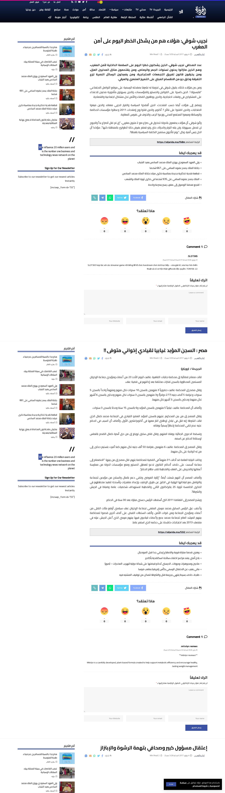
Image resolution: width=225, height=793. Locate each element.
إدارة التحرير (199, 54)
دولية (53, 69)
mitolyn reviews (189, 646)
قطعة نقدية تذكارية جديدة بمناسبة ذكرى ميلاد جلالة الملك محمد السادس (160, 173)
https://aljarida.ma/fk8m (171, 142)
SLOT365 (192, 256)
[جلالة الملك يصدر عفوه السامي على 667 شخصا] (67, 95)
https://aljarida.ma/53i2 (171, 532)
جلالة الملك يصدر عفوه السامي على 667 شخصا (175, 167)
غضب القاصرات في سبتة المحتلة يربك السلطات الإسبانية (40, 63)
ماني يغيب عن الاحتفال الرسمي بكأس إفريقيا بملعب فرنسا (168, 569)
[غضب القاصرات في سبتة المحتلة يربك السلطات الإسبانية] (67, 66)
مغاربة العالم (50, 55)
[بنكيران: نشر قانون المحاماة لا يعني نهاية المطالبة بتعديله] (67, 124)
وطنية (53, 127)
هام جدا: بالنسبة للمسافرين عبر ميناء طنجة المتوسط (40, 49)
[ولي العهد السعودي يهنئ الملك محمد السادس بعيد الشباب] (67, 80)
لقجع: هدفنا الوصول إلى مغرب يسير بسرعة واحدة (174, 184)
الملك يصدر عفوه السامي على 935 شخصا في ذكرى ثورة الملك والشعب (162, 179)
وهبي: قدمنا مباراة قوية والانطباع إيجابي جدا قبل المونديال (168, 552)
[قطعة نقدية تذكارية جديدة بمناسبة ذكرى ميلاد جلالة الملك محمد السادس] (67, 109)
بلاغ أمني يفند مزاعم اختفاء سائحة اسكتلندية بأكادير (172, 558)
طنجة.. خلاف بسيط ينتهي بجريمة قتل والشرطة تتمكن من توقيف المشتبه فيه (159, 574)
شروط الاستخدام (200, 786)
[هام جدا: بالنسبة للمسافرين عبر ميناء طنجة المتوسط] (67, 51)
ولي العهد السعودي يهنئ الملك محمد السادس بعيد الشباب (168, 162)
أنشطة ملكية (50, 84)
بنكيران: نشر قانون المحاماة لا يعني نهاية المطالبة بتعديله (38, 121)
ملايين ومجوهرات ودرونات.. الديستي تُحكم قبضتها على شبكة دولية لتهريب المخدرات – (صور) (152, 563)
